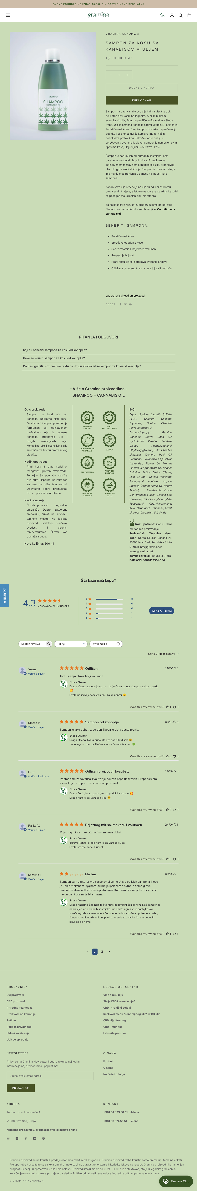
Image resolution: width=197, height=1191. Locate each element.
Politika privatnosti (19, 1026)
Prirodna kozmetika (20, 1007)
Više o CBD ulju (113, 994)
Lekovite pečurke (114, 1033)
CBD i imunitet (112, 1026)
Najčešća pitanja (114, 1074)
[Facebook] (120, 304)
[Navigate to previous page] (87, 952)
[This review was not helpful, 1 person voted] (174, 934)
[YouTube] (17, 1138)
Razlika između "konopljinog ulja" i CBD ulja (131, 1014)
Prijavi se (20, 1088)
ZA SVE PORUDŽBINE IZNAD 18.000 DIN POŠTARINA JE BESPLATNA (98, 4)
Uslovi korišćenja (18, 1033)
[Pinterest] (130, 304)
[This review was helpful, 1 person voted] (167, 707)
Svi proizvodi (15, 994)
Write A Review (161, 611)
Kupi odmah (141, 100)
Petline (11, 1020)
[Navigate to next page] (109, 952)
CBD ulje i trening (114, 1020)
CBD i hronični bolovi (117, 1007)
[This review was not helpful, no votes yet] (174, 707)
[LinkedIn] (34, 1138)
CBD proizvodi (16, 1001)
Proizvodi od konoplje (21, 1014)
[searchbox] (32, 644)
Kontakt (108, 1061)
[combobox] (71, 644)
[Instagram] (8, 1138)
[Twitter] (125, 304)
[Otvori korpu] (189, 15)
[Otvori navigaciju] (8, 15)
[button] (4, 595)
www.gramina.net (141, 551)
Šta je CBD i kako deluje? (119, 1001)
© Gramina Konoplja (27, 1180)
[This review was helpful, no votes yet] (167, 756)
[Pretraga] (181, 15)
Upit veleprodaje (17, 1039)
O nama (108, 1067)
